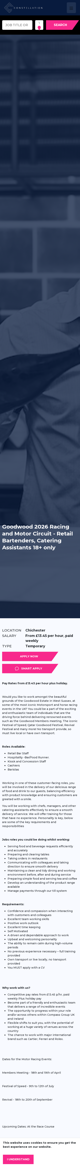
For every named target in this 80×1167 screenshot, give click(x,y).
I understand (18, 1159)
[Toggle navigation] (71, 7)
